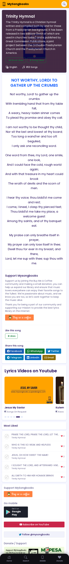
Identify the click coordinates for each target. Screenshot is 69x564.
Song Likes (37, 60)
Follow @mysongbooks (36, 534)
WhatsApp (36, 351)
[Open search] (64, 4)
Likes (12, 336)
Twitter (55, 351)
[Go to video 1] (5, 416)
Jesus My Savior (14, 407)
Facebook (16, 351)
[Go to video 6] (22, 416)
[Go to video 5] (18, 416)
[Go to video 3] (11, 416)
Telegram (16, 357)
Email (51, 357)
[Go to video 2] (8, 416)
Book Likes (16, 60)
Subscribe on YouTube (36, 524)
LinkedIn (34, 357)
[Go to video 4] (14, 416)
